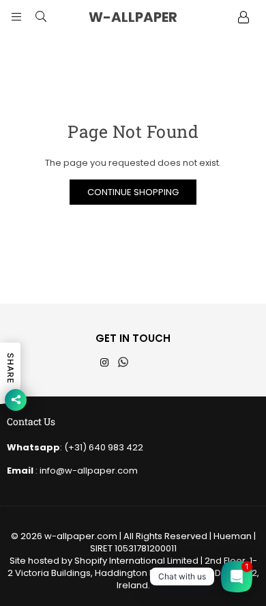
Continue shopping (133, 192)
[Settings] (243, 17)
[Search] (41, 17)
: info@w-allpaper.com (85, 470)
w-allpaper (147, 17)
